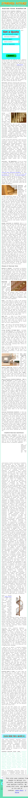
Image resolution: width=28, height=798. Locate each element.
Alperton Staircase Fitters (9, 762)
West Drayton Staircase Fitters (11, 756)
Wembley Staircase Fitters (19, 757)
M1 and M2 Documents (20, 174)
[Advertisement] (11, 453)
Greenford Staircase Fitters (19, 761)
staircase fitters (17, 624)
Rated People (20, 64)
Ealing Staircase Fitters (14, 767)
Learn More (19, 790)
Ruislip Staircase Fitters (19, 752)
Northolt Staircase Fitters (8, 758)
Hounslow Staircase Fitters (14, 760)
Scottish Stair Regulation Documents (11, 172)
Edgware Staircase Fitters (9, 766)
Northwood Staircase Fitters (14, 763)
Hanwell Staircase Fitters (19, 755)
